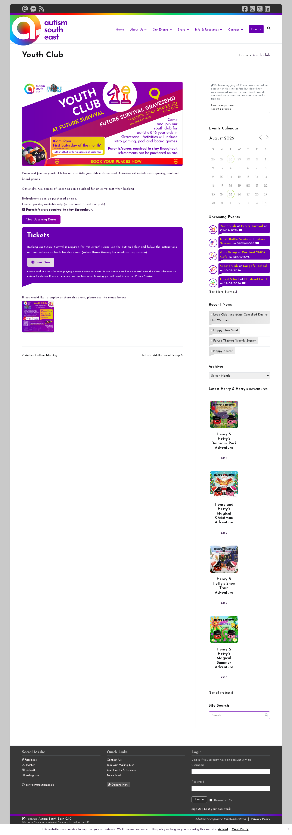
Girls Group (228, 252)
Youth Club (228, 226)
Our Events (160, 29)
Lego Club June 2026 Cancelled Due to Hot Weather (239, 317)
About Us (136, 29)
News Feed (114, 775)
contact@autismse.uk (40, 785)
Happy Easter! (223, 351)
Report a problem (221, 109)
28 (230, 159)
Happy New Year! (225, 330)
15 (265, 177)
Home (120, 29)
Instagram (32, 775)
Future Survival (252, 226)
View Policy (240, 829)
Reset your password (223, 105)
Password (198, 782)
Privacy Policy (260, 819)
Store (181, 29)
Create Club (229, 266)
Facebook (31, 760)
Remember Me (223, 800)
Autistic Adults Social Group (161, 355)
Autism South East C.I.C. (55, 818)
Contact (233, 29)
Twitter (30, 765)
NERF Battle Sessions (235, 239)
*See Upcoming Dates (41, 219)
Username (198, 765)
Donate (256, 29)
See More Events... (223, 291)
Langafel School (255, 266)
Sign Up (197, 809)
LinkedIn (30, 770)
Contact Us (114, 760)
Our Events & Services (121, 770)
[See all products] (221, 692)
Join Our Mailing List (120, 765)
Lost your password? (217, 809)
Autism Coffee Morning (41, 355)
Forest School (229, 279)
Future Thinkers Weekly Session (234, 340)
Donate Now (119, 785)
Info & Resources (207, 29)
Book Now (42, 262)
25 (230, 194)
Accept (223, 829)
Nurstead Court (255, 279)
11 (230, 177)
